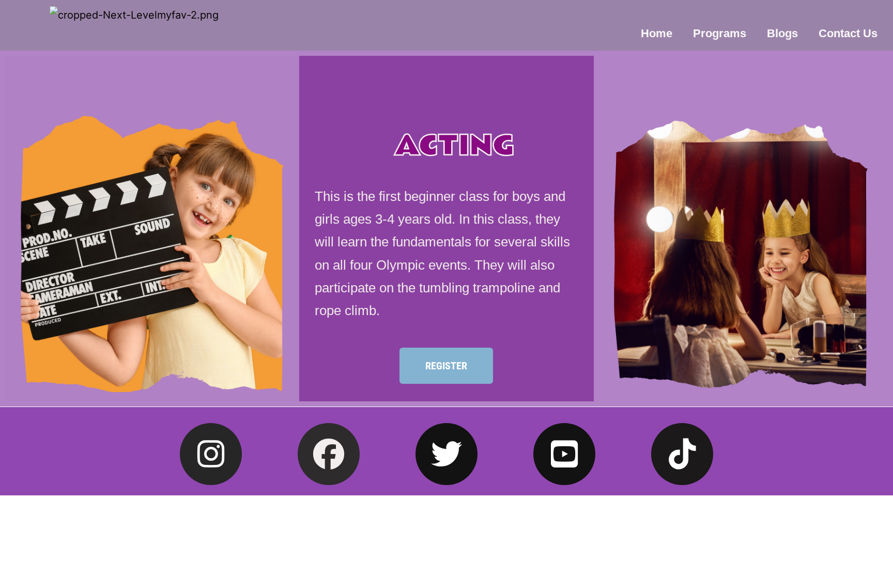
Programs (719, 33)
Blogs (782, 33)
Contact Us (848, 33)
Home (656, 33)
